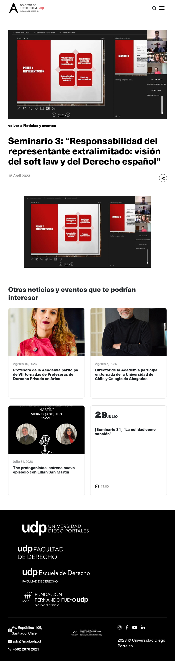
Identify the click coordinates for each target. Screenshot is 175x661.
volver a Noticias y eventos (32, 125)
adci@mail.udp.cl (27, 641)
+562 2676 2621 (26, 649)
